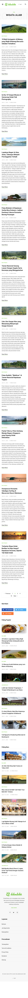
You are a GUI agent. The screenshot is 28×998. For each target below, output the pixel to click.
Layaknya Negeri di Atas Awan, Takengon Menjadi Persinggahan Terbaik (10, 154)
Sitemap (4, 960)
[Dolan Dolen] (10, 4)
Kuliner (4, 636)
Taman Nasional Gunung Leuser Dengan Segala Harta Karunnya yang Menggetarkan (12, 268)
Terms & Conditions (6, 948)
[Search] (24, 4)
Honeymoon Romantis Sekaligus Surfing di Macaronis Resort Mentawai (12, 491)
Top (14, 978)
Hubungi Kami (5, 932)
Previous (8, 593)
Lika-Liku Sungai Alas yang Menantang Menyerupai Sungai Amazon (11, 324)
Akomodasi (5, 685)
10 (11, 596)
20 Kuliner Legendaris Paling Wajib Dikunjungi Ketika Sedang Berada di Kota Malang (13, 641)
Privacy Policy (5, 952)
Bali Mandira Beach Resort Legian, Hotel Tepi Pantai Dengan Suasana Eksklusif (12, 870)
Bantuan (4, 924)
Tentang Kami (5, 944)
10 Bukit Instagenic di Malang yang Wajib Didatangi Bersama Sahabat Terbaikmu (12, 41)
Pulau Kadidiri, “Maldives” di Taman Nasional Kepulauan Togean (12, 377)
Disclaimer (4, 956)
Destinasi (4, 36)
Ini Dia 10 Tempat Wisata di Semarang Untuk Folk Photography (11, 97)
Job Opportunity (6, 928)
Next (15, 596)
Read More (14, 907)
